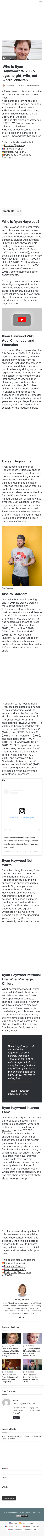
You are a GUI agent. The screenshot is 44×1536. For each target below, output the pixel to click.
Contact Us (36, 1513)
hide (18, 211)
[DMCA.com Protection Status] (22, 1517)
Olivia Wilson (10, 86)
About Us (14, 1513)
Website (5, 1487)
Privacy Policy (25, 1513)
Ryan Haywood (10, 58)
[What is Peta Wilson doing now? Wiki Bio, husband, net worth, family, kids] (11, 1339)
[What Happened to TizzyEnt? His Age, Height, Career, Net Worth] (32, 1365)
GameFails (16, 499)
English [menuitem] (14, 1524)
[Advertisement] (22, 22)
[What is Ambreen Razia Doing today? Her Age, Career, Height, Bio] (11, 1365)
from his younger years (24, 1169)
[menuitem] (13, 146)
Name (5, 1469)
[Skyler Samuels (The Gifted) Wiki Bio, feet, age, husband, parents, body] (32, 1339)
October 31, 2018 (18, 1097)
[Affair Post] (10, 2)
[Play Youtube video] (22, 320)
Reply (16, 1418)
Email (5, 1478)
